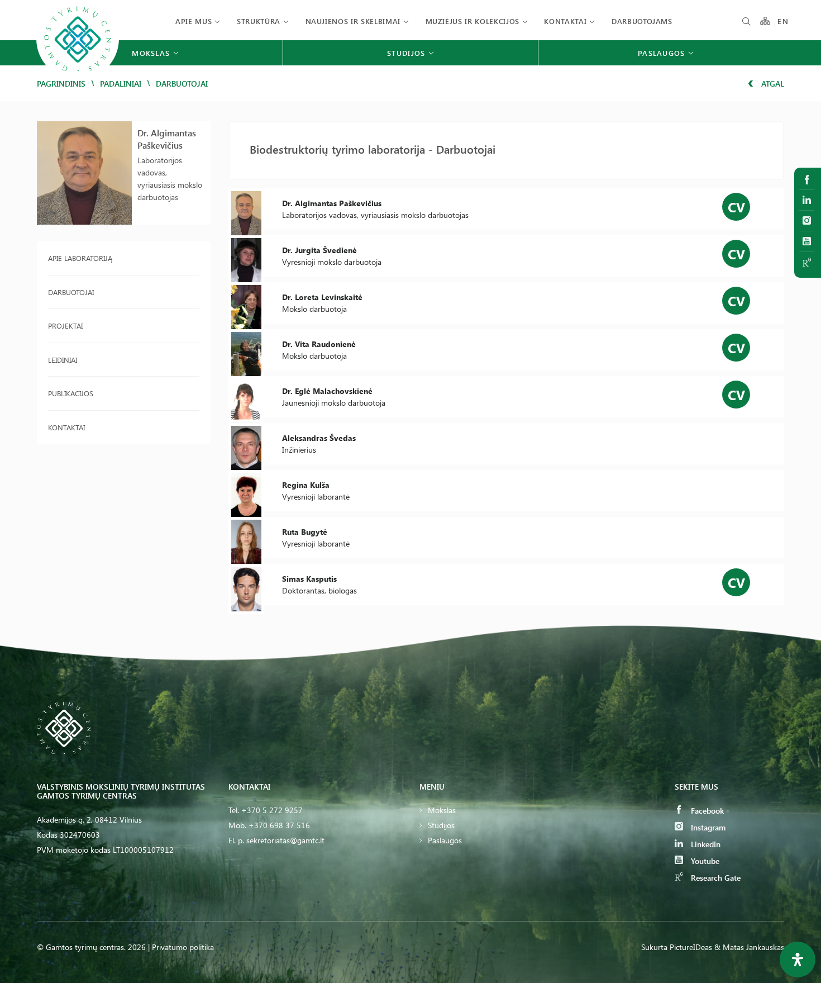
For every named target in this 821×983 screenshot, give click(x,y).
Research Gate (715, 877)
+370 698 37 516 (279, 825)
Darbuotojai (71, 292)
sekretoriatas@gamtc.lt (285, 840)
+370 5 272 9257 (272, 810)
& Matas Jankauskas (749, 947)
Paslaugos (445, 840)
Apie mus (193, 21)
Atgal (771, 83)
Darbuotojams (642, 21)
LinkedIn (704, 844)
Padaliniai (120, 83)
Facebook (706, 810)
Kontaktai (565, 21)
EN (783, 21)
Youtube (704, 861)
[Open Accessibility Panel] (797, 959)
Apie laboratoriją (80, 258)
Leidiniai (62, 359)
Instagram (707, 827)
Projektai (65, 325)
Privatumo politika (183, 947)
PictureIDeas (691, 947)
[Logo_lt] (77, 78)
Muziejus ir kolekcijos (472, 21)
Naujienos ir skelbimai (353, 21)
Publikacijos (70, 393)
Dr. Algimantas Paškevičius (166, 139)
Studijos (441, 825)
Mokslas (442, 810)
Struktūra (258, 21)
